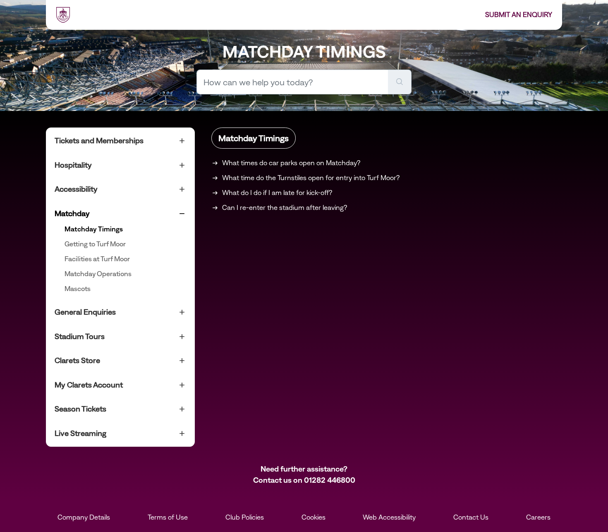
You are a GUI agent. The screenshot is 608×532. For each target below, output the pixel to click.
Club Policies (244, 517)
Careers (538, 517)
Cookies (314, 517)
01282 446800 (329, 480)
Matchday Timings (94, 229)
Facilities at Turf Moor (97, 258)
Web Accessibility (389, 517)
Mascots (78, 288)
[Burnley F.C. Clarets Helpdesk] (63, 15)
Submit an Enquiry (518, 14)
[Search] (400, 82)
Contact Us (470, 517)
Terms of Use (168, 517)
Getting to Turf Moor (95, 244)
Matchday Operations (98, 273)
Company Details (83, 517)
